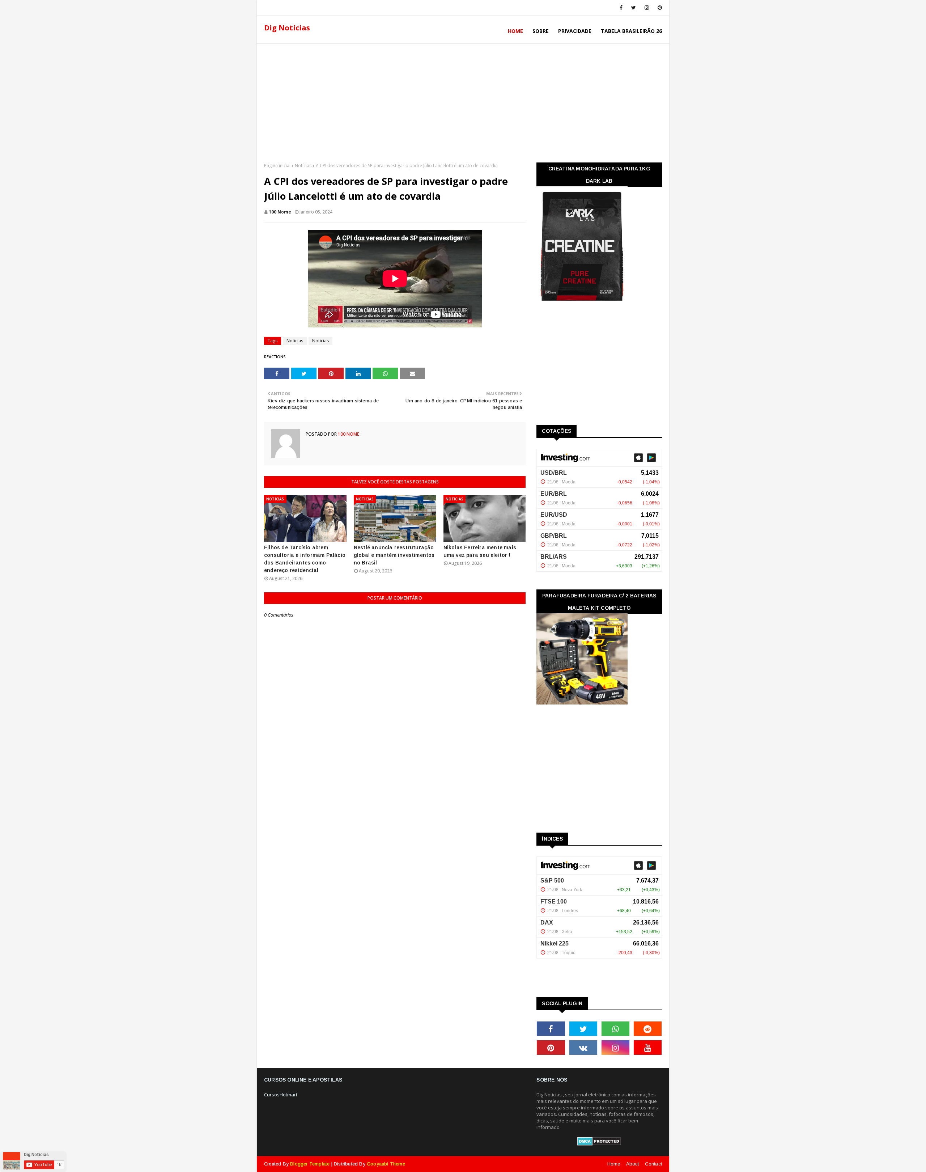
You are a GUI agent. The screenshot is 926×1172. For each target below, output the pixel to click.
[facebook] (621, 7)
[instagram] (646, 7)
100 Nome (280, 212)
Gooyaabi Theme (386, 1164)
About (632, 1164)
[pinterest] (658, 7)
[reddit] (647, 1028)
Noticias (294, 341)
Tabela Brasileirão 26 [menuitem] (631, 30)
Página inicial (277, 165)
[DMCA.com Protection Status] (599, 1144)
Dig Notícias (287, 28)
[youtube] (647, 1047)
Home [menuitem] (515, 30)
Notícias (303, 165)
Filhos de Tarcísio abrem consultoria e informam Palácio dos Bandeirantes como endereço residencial (304, 559)
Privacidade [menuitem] (574, 30)
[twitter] (633, 7)
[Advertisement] (463, 101)
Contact (653, 1164)
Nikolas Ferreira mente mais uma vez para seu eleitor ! (479, 551)
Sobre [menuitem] (540, 30)
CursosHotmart (280, 1094)
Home (613, 1164)
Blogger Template (310, 1164)
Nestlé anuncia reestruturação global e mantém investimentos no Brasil (394, 555)
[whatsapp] (615, 1028)
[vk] (583, 1047)
